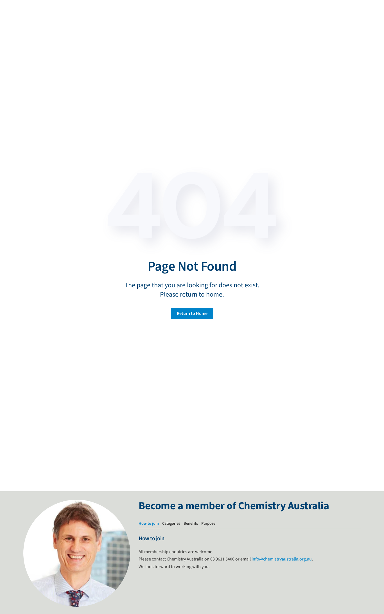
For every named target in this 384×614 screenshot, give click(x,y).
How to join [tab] (149, 523)
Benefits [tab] (191, 523)
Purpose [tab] (208, 523)
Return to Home (192, 313)
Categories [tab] (171, 523)
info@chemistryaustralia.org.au (282, 559)
